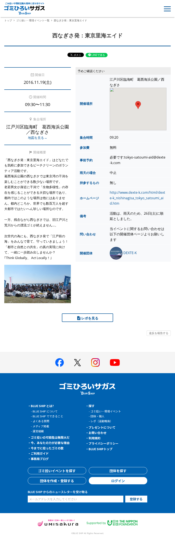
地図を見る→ (37, 137)
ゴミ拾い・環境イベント (105, 411)
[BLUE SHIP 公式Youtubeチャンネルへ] (115, 362)
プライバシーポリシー (103, 443)
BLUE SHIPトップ (100, 449)
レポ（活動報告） (101, 421)
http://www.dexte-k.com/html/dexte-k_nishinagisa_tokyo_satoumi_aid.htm (137, 198)
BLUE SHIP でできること (48, 416)
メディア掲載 (41, 426)
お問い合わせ (97, 433)
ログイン (118, 480)
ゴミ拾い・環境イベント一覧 (33, 20)
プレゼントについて (102, 427)
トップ (8, 20)
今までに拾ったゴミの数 (47, 448)
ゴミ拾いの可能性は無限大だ (50, 437)
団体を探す (118, 470)
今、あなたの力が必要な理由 (50, 443)
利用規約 (95, 438)
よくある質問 (41, 421)
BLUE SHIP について (45, 411)
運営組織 (38, 431)
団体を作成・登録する (57, 480)
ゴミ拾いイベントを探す (57, 470)
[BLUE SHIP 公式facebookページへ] (59, 362)
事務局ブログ (40, 459)
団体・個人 (97, 416)
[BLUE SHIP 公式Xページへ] (77, 362)
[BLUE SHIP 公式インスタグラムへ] (95, 362)
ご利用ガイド (40, 453)
